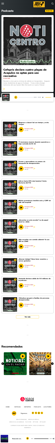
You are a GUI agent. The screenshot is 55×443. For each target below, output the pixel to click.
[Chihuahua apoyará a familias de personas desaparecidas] (10, 304)
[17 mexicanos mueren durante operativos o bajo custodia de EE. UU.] (10, 148)
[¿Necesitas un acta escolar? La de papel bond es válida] (10, 226)
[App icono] (39, 413)
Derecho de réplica (33, 419)
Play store (28, 422)
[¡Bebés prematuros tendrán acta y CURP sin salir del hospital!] (10, 207)
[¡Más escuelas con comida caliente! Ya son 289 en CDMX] (10, 246)
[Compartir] (4, 89)
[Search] (52, 3)
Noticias (17, 407)
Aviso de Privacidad (21, 419)
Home (8, 407)
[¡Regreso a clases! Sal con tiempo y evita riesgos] (10, 129)
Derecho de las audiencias (16, 422)
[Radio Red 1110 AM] (39, 4)
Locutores (47, 407)
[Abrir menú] (2, 3)
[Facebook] (33, 413)
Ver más (28, 317)
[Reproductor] (27, 438)
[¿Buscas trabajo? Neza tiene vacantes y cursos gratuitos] (10, 265)
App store (35, 422)
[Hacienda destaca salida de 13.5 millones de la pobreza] (10, 285)
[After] (2, 363)
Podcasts (37, 407)
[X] (36, 413)
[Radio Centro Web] (42, 413)
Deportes (27, 407)
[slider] (25, 97)
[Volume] (53, 438)
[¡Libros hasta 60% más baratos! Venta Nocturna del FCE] (10, 187)
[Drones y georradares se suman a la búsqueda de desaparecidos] (10, 168)
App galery (43, 422)
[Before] (52, 363)
